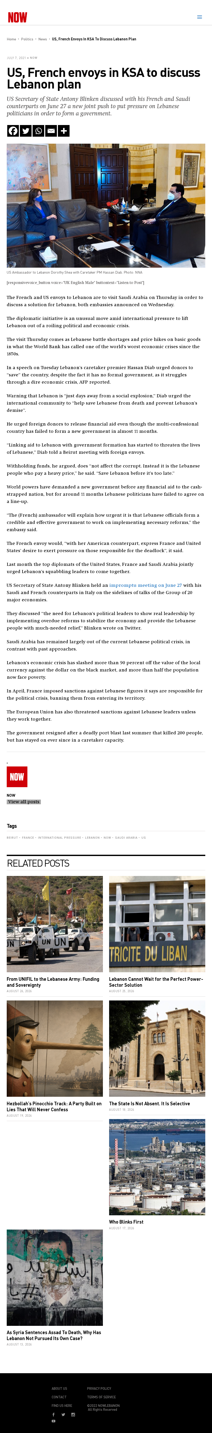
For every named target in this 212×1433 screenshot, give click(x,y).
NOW (33, 58)
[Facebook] (13, 131)
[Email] (51, 131)
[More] (64, 131)
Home (11, 39)
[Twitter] (26, 131)
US (143, 837)
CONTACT (59, 1397)
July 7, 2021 (16, 58)
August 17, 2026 (121, 1228)
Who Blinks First (126, 1222)
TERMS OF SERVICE (101, 1397)
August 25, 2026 (121, 991)
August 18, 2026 (121, 1109)
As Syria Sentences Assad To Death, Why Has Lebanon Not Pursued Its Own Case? (54, 1335)
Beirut (12, 837)
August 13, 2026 (19, 1344)
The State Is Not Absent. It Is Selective (149, 1103)
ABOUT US (59, 1388)
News (42, 39)
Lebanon (92, 837)
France (28, 837)
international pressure (59, 837)
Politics (27, 39)
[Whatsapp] (38, 131)
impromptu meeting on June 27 (145, 585)
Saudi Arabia (126, 837)
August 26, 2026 (19, 991)
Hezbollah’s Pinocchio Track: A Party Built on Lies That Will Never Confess (54, 1106)
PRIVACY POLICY (99, 1388)
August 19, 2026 (19, 1115)
